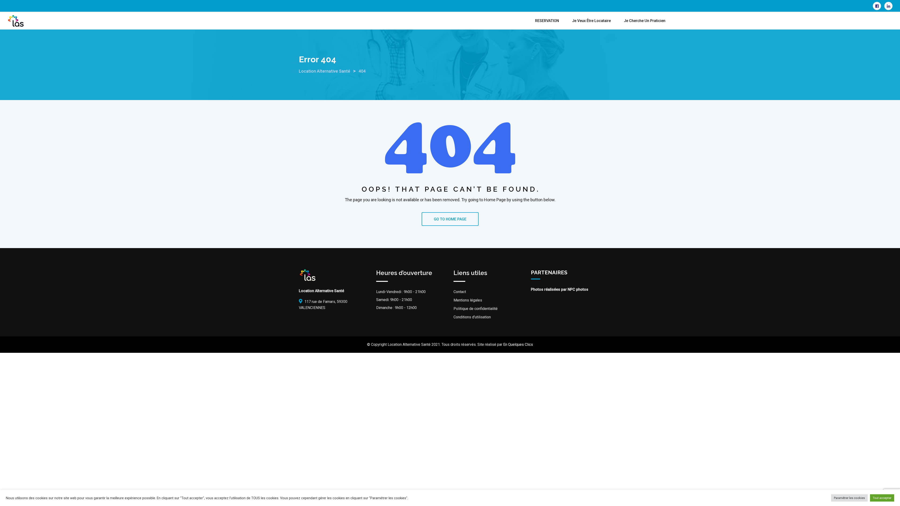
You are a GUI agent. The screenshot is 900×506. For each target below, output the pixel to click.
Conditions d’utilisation (472, 317)
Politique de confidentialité (476, 308)
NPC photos (578, 289)
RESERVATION (547, 21)
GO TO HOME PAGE (450, 219)
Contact (460, 292)
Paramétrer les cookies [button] (849, 498)
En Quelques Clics (518, 344)
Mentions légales (468, 300)
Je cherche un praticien (644, 21)
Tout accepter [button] (882, 498)
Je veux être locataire (591, 21)
